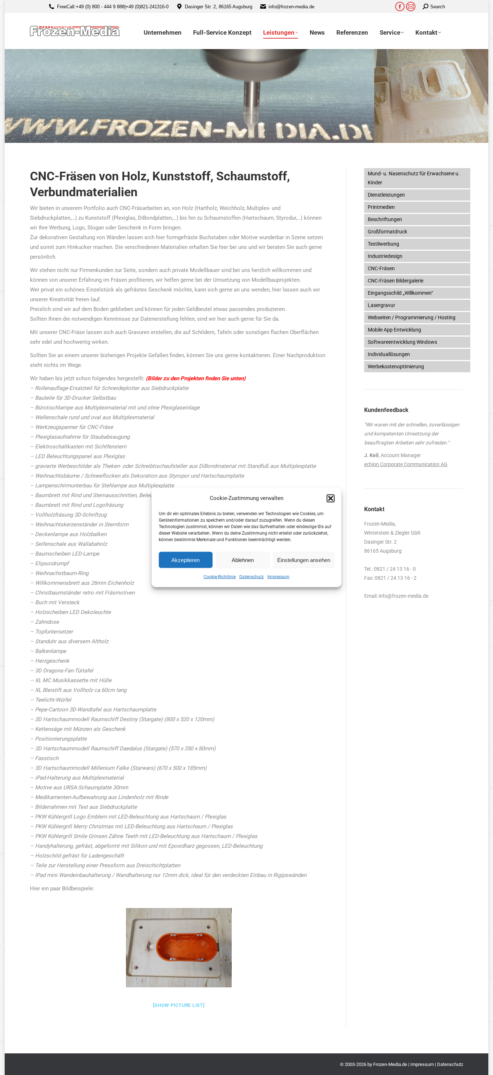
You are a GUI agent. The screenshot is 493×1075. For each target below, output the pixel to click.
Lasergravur (381, 305)
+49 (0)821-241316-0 (147, 6)
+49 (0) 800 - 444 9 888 (100, 6)
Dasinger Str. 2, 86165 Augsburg (218, 6)
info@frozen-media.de (291, 6)
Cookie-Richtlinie (220, 576)
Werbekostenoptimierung (396, 366)
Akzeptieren (185, 560)
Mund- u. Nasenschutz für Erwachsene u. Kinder (414, 178)
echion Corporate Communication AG (406, 464)
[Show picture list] (178, 1005)
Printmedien (381, 207)
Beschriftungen (385, 219)
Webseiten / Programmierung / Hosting (411, 317)
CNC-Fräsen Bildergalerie (395, 281)
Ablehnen (243, 560)
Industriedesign (385, 256)
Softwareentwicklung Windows (402, 342)
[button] (330, 498)
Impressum (278, 576)
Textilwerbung (383, 244)
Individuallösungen (389, 354)
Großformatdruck (387, 231)
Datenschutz (251, 576)
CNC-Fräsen (381, 268)
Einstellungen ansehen (303, 560)
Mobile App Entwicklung (394, 330)
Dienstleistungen (386, 195)
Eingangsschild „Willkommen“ (400, 293)
